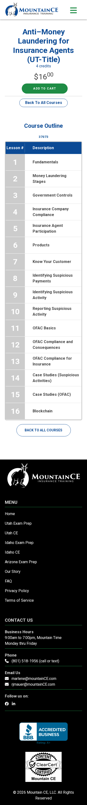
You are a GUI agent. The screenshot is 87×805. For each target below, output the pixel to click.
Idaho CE (12, 552)
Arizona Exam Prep (21, 562)
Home (10, 513)
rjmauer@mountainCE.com (33, 684)
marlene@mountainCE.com (34, 678)
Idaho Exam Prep (19, 542)
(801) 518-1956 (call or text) (35, 661)
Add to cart (44, 88)
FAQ (8, 581)
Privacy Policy (17, 590)
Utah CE (11, 533)
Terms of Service (19, 600)
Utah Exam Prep (18, 523)
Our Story (13, 571)
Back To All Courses (43, 102)
